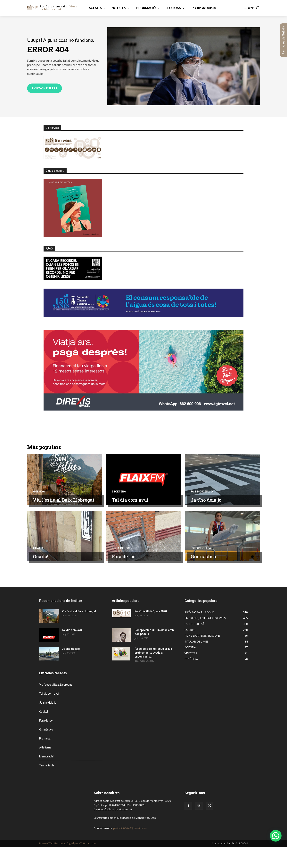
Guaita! (40, 556)
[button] (251, 8)
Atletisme (45, 747)
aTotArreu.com (87, 843)
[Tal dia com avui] (143, 479)
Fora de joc (123, 556)
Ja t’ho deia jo (206, 500)
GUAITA (38, 548)
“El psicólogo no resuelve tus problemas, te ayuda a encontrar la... (153, 652)
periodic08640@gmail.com (130, 828)
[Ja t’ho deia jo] (222, 479)
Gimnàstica (203, 556)
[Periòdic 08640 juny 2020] (121, 613)
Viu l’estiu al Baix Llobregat (63, 500)
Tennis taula (46, 765)
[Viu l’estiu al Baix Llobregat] (64, 479)
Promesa (45, 738)
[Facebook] (188, 806)
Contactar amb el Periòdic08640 (230, 843)
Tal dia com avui (130, 500)
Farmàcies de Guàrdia (283, 40)
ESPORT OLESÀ (201, 548)
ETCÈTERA (119, 491)
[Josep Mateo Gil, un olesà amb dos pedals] (121, 635)
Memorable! (46, 756)
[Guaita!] (64, 536)
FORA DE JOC (121, 548)
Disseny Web (46, 843)
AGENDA (39, 491)
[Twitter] (209, 806)
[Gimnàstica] (222, 536)
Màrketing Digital (64, 843)
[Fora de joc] (143, 536)
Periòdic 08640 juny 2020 (151, 611)
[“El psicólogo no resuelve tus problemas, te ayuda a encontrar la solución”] (121, 653)
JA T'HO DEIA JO (202, 491)
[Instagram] (199, 806)
